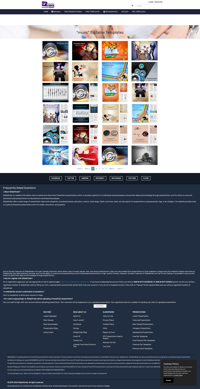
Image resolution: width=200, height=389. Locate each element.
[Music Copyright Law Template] (115, 134)
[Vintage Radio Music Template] (55, 71)
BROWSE (56, 12)
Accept (168, 380)
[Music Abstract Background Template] (85, 71)
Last (120, 169)
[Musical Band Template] (144, 50)
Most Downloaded (51, 324)
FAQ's (105, 328)
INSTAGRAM (116, 178)
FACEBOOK (55, 178)
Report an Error (109, 332)
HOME (46, 12)
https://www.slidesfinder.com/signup (74, 282)
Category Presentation (142, 328)
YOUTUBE (132, 178)
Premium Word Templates (142, 349)
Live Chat (106, 346)
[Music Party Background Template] (115, 71)
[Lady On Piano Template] (85, 155)
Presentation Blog (51, 328)
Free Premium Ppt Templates (144, 340)
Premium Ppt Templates (142, 345)
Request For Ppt (109, 342)
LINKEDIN (84, 178)
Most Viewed (48, 320)
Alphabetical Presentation (143, 332)
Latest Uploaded (50, 316)
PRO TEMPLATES (138, 12)
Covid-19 (76, 336)
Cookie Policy (178, 375)
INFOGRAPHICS (111, 12)
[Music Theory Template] (115, 50)
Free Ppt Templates (140, 336)
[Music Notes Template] (144, 134)
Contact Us (77, 340)
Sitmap (76, 328)
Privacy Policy (108, 320)
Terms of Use (108, 316)
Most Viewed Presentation (143, 324)
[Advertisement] (100, 20)
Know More (100, 306)
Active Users (48, 332)
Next (112, 169)
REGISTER (158, 2)
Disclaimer (77, 324)
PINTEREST (100, 178)
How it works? (78, 320)
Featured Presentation (141, 320)
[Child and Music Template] (85, 50)
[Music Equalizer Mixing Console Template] (55, 92)
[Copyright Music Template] (55, 50)
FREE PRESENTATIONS (72, 12)
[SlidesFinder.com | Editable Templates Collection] (49, 5)
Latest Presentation (140, 316)
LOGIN (150, 2)
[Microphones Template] (144, 155)
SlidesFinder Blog (80, 332)
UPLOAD (124, 12)
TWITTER (70, 178)
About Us (76, 316)
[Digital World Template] (55, 155)
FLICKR (146, 178)
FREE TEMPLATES (92, 12)
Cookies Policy (108, 324)
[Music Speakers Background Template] (144, 71)
